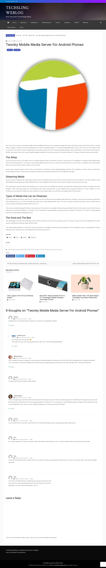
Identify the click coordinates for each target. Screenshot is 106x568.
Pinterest (31, 256)
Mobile (10, 49)
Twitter (21, 256)
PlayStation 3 (37, 249)
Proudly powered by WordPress (38, 565)
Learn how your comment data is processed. (43, 537)
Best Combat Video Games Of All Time (84, 263)
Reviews (85, 22)
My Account (11, 27)
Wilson (16, 317)
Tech (14, 22)
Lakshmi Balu (18, 396)
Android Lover (21, 335)
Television (59, 249)
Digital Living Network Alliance (19, 249)
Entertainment (46, 22)
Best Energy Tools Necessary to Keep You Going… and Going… (28, 263)
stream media (44, 249)
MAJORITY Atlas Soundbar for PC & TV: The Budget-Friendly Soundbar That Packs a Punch (52, 297)
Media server (30, 249)
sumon (16, 419)
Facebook (11, 256)
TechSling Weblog (17, 10)
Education (34, 22)
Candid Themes (72, 565)
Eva (15, 437)
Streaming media (53, 249)
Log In (21, 27)
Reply (29, 318)
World (76, 22)
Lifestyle (66, 22)
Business (23, 22)
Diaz (15, 477)
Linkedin (41, 256)
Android (10, 249)
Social (57, 22)
